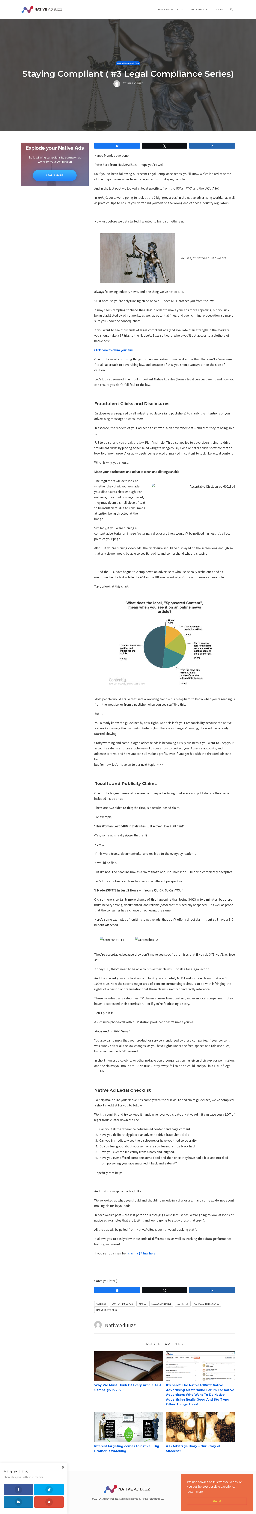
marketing (183, 1303)
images (142, 1303)
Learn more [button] (195, 1491)
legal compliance (161, 1303)
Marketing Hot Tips (128, 63)
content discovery (122, 1303)
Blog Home (199, 9)
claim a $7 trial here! (142, 1253)
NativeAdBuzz (120, 1325)
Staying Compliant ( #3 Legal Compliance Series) (128, 73)
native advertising (106, 1310)
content (101, 1303)
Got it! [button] (217, 1501)
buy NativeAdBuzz (171, 9)
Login (219, 9)
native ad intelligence (206, 1303)
